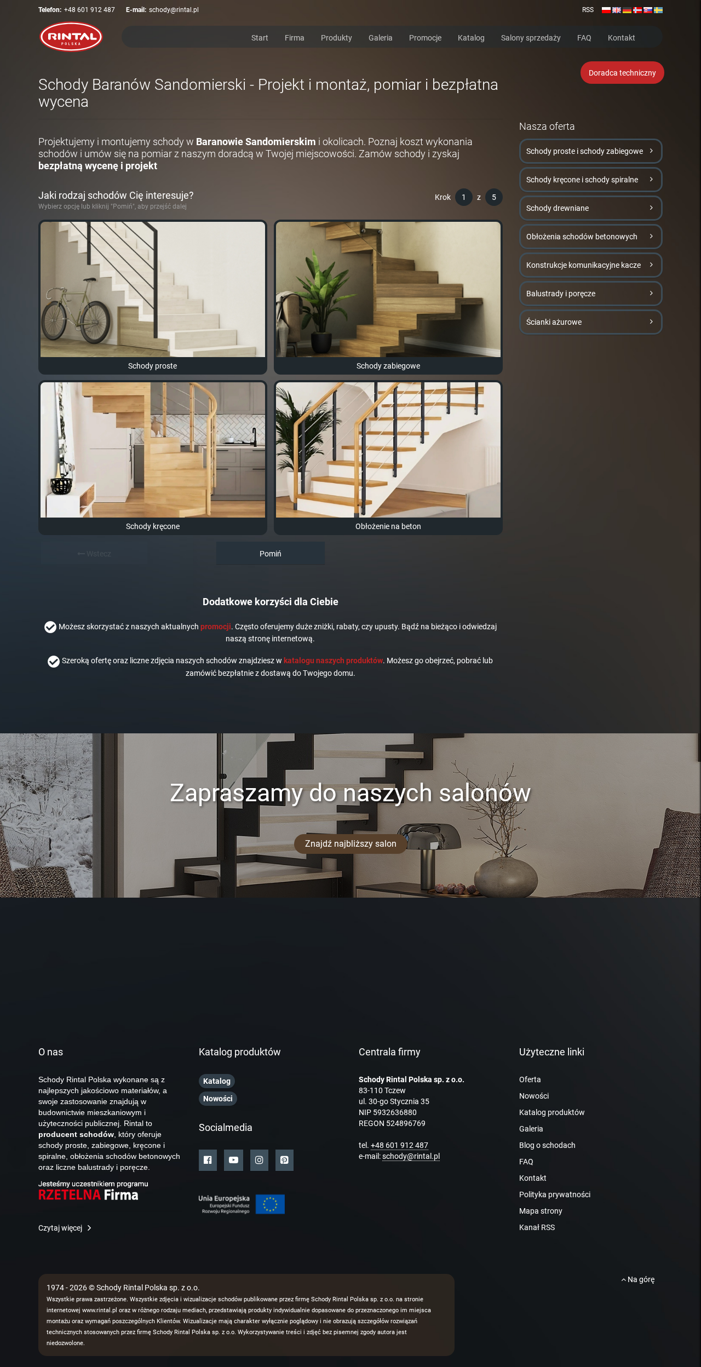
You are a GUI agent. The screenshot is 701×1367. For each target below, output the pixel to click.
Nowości (534, 1096)
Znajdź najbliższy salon (351, 843)
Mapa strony (540, 1211)
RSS (588, 10)
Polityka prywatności (554, 1194)
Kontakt (621, 37)
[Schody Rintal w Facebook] (208, 1160)
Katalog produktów (552, 1112)
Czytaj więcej (60, 1228)
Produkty (336, 37)
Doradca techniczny (622, 72)
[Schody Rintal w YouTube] (233, 1160)
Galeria (381, 37)
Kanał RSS (537, 1227)
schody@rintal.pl (174, 10)
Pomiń (270, 553)
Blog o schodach (547, 1145)
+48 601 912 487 (89, 10)
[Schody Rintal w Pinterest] (284, 1160)
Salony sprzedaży (531, 37)
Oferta (530, 1079)
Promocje (425, 37)
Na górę (640, 1279)
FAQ (584, 37)
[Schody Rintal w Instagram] (259, 1160)
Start (259, 37)
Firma (294, 37)
